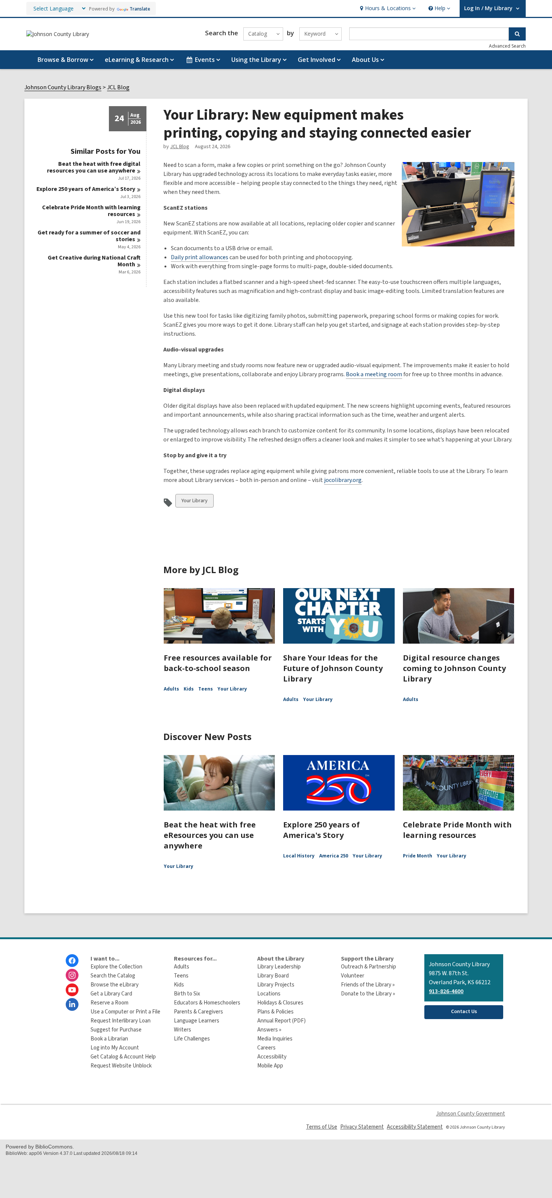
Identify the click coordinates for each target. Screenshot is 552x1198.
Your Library (194, 502)
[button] (387, 8)
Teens (205, 689)
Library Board (273, 976)
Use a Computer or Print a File (125, 1012)
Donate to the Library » (368, 994)
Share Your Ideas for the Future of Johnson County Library (333, 668)
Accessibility (272, 1057)
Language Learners (196, 1021)
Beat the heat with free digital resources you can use (93, 167)
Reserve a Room (109, 1003)
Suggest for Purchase (116, 1030)
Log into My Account (114, 1048)
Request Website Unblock (121, 1066)
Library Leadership (279, 967)
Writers (182, 1030)
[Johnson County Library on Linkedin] (72, 1004)
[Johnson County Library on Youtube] (72, 989)
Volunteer (352, 976)
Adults (171, 689)
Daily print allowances (199, 257)
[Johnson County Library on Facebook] (72, 960)
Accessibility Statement (415, 1127)
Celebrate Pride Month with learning (91, 210)
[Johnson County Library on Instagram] (72, 975)
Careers (266, 1048)
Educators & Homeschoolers (207, 1003)
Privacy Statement (362, 1127)
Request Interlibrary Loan (120, 1021)
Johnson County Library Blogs (62, 87)
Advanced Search (507, 46)
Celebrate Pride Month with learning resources (457, 830)
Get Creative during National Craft (94, 261)
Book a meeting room (374, 374)
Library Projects (275, 985)
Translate (140, 9)
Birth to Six (187, 994)
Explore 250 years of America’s (85, 189)
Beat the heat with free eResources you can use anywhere (210, 835)
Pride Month (417, 856)
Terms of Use (321, 1127)
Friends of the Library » (368, 985)
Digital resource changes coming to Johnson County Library (454, 668)
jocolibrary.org (343, 480)
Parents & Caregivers (198, 1012)
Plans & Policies (275, 1012)
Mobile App (270, 1066)
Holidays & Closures (280, 1003)
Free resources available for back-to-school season (218, 663)
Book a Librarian (109, 1039)
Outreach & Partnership (368, 967)
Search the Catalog (112, 976)
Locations (269, 994)
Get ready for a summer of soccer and (89, 235)
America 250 (333, 856)
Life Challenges (192, 1039)
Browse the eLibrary (114, 985)
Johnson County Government (470, 1114)
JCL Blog (118, 87)
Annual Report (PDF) (281, 1021)
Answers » (269, 1030)
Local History (299, 856)
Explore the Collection (116, 967)
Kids (189, 689)
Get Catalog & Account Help (123, 1057)
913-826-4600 (446, 991)
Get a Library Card (111, 994)
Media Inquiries (275, 1039)
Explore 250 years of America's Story (321, 830)
